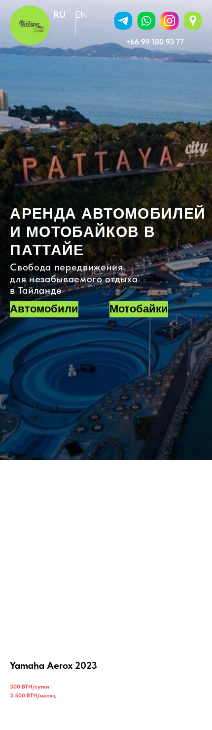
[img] (146, 21)
